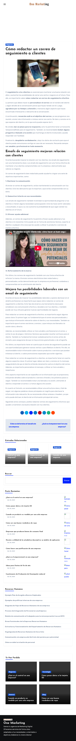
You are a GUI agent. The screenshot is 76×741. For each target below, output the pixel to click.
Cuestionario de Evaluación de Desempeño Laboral (25, 574)
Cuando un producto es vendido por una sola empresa (26, 514)
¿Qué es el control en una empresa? (14, 455)
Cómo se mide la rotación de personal (20, 642)
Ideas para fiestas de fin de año (18, 565)
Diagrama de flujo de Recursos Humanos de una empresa (27, 606)
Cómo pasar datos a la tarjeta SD (19, 506)
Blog (44, 694)
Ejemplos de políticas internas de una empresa (23, 600)
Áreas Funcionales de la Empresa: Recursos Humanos (26, 621)
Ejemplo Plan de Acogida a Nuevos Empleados (23, 595)
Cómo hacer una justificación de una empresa (23, 548)
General (11, 694)
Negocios (9, 44)
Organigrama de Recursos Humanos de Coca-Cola (24, 632)
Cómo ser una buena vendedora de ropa (21, 523)
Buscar (8, 474)
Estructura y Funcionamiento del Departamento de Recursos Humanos (33, 627)
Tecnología (46, 672)
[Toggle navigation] (5, 4)
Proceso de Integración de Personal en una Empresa (25, 611)
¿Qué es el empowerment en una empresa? (37, 455)
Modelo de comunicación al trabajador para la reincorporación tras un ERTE (35, 616)
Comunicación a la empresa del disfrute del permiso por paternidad (32, 637)
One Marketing (14, 723)
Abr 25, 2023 (11, 500)
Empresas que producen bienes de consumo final (24, 531)
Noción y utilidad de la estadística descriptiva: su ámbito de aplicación (33, 540)
